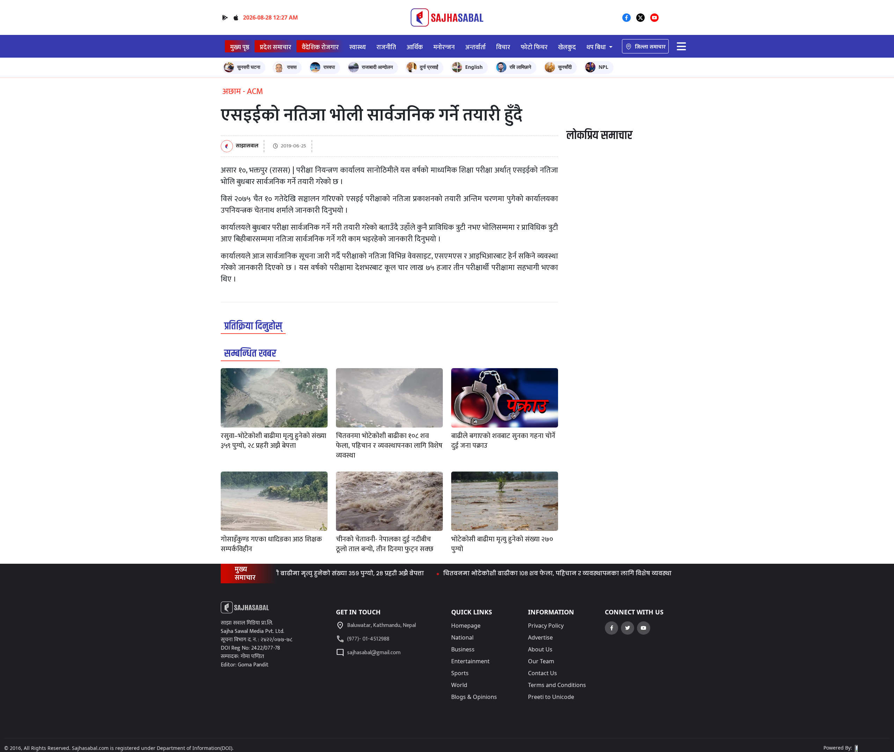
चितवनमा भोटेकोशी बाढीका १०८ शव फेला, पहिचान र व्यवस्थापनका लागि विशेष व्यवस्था (536, 573)
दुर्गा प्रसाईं (429, 67)
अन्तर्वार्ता (475, 47)
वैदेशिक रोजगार (320, 47)
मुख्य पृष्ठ (239, 47)
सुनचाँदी (565, 67)
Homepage (466, 625)
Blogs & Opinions (474, 697)
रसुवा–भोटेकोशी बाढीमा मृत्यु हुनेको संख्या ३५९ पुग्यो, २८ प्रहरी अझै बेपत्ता (309, 573)
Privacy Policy (546, 625)
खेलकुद (567, 47)
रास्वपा (329, 67)
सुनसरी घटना (248, 67)
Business (463, 649)
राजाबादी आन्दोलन (377, 67)
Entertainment (470, 661)
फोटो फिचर (534, 47)
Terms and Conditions (557, 685)
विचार (503, 47)
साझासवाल (247, 146)
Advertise (540, 637)
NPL (603, 67)
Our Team (541, 661)
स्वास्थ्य (357, 47)
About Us (540, 649)
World (459, 685)
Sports (460, 673)
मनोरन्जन (444, 47)
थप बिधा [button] (596, 47)
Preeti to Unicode (551, 697)
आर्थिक (414, 47)
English (474, 67)
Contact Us (542, 673)
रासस (291, 67)
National (462, 637)
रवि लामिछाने (520, 67)
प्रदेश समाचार (275, 47)
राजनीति (386, 47)
